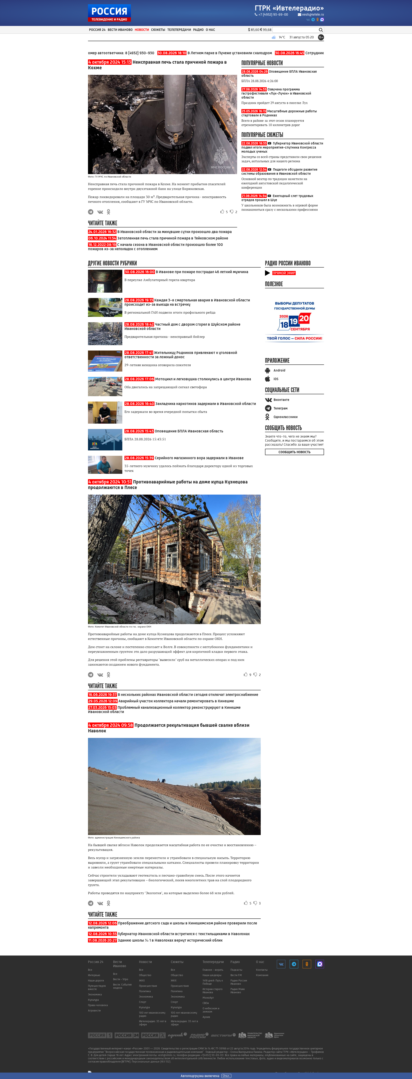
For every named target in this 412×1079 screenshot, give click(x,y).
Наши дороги (96, 980)
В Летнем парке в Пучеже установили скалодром (186, 53)
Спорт (142, 1002)
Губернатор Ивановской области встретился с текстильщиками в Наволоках (184, 934)
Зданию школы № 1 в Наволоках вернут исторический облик (170, 940)
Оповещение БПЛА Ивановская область (189, 431)
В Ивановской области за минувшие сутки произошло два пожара (174, 232)
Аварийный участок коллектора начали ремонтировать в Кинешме (176, 701)
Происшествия (148, 985)
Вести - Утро (120, 979)
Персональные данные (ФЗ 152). (151, 1061)
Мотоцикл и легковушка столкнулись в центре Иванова (203, 379)
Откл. (226, 1075)
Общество (145, 975)
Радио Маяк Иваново (237, 990)
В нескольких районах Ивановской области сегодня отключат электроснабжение (188, 694)
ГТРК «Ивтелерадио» (289, 8)
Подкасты (236, 969)
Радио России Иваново (238, 982)
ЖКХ (142, 980)
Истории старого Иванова (213, 990)
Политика (145, 991)
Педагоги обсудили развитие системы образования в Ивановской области (279, 171)
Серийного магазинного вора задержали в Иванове (199, 458)
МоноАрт (208, 997)
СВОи (206, 1003)
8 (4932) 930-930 (111, 53)
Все (90, 969)
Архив (206, 1017)
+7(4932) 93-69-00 (212, 1055)
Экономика (95, 994)
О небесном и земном (211, 1010)
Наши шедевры (212, 975)
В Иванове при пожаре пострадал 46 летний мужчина (202, 272)
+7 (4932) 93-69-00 (273, 14)
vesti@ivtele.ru (313, 14)
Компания (262, 975)
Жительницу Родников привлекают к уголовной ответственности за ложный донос (180, 355)
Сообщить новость (295, 452)
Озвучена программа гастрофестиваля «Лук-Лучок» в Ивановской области (276, 93)
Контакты (262, 969)
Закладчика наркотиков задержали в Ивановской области (205, 404)
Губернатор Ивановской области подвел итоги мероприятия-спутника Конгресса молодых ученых (282, 147)
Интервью (94, 975)
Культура (93, 999)
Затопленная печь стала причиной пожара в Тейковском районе (172, 238)
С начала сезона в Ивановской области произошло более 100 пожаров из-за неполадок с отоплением (155, 246)
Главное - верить (213, 969)
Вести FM (236, 975)
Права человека (98, 1005)
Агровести (94, 1010)
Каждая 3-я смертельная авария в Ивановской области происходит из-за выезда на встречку (187, 302)
